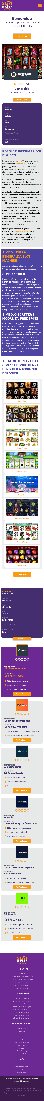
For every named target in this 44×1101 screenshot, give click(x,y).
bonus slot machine (23, 231)
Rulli (6, 120)
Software (8, 107)
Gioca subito (22, 100)
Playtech (19, 164)
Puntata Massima (11, 139)
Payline (7, 126)
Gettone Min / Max (11, 133)
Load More (22, 574)
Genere (7, 113)
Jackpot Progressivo (23, 310)
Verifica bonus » (22, 694)
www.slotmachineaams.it (25, 1088)
